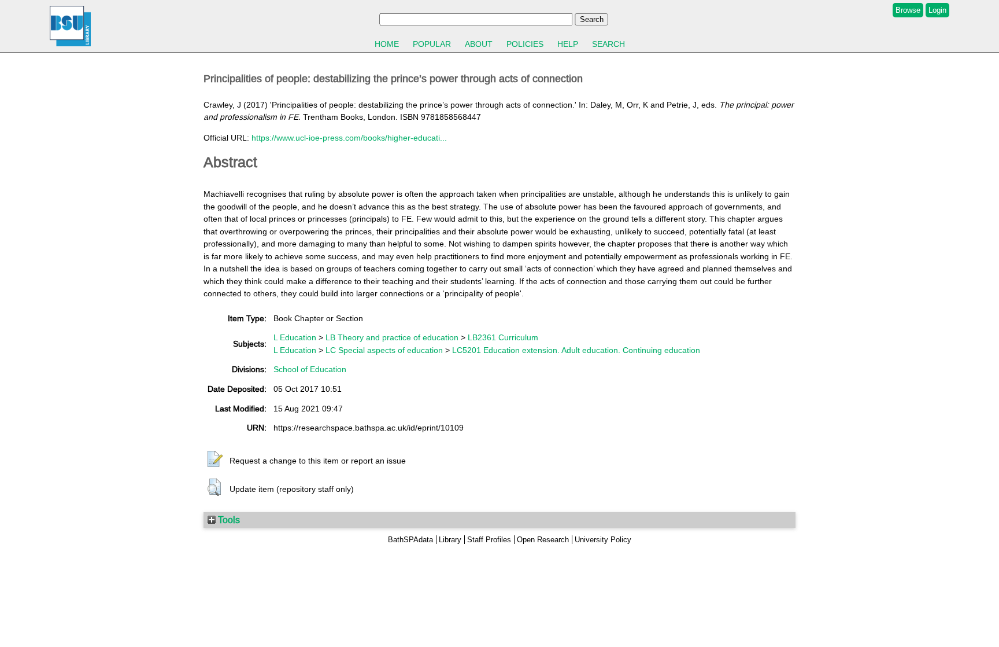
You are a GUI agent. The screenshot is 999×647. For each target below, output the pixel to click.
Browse (908, 10)
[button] (215, 459)
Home (387, 44)
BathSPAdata (410, 539)
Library (450, 539)
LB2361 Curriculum (503, 337)
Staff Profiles (489, 539)
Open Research (543, 539)
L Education (294, 337)
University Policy (603, 539)
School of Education (309, 369)
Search (608, 44)
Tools (228, 519)
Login (937, 10)
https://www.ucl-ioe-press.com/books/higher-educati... (349, 137)
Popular (432, 44)
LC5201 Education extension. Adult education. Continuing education (576, 350)
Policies (524, 44)
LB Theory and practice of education (391, 337)
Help (567, 44)
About (479, 44)
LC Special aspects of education (384, 350)
